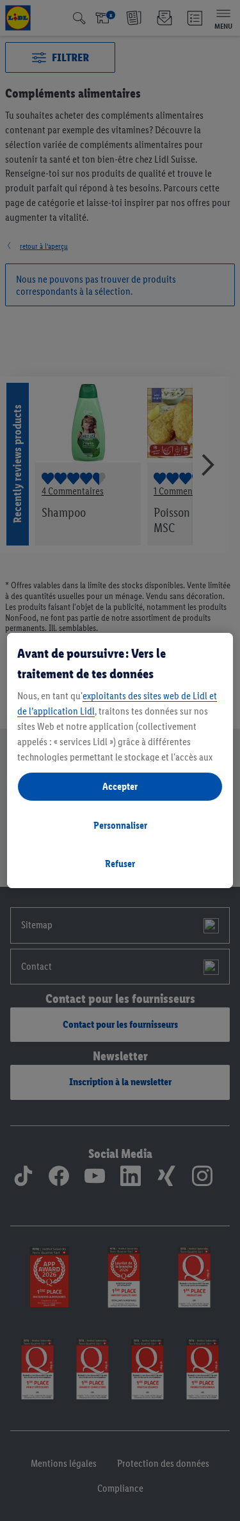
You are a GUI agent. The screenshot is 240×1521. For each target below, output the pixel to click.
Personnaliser (120, 825)
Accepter (120, 786)
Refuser (120, 863)
